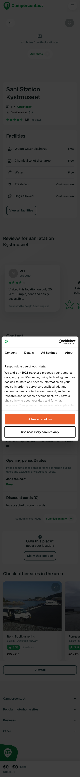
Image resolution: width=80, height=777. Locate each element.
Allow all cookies (40, 419)
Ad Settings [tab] (49, 352)
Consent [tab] (11, 352)
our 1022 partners (28, 372)
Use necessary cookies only (40, 431)
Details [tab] (29, 352)
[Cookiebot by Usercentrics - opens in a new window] (59, 341)
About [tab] (69, 352)
